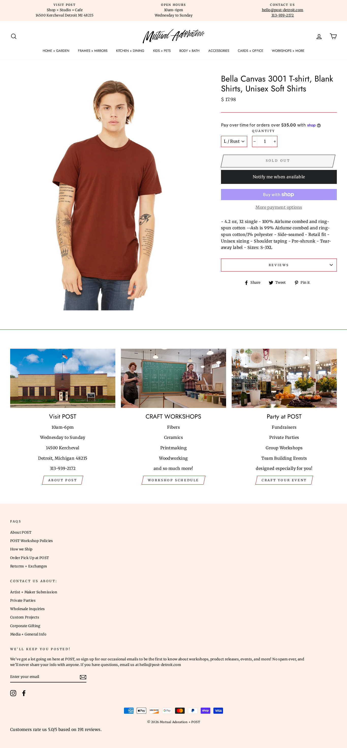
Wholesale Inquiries (27, 609)
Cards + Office (250, 50)
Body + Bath (189, 50)
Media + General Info (28, 634)
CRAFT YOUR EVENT (284, 480)
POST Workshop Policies (31, 541)
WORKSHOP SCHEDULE (173, 480)
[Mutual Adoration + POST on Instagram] (13, 693)
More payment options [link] (279, 207)
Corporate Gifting (25, 626)
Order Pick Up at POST (29, 558)
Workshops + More (288, 50)
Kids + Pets (162, 50)
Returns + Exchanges (28, 566)
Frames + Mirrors (92, 50)
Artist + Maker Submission (33, 592)
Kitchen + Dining (130, 50)
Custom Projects (24, 617)
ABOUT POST (62, 480)
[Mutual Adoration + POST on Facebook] (24, 693)
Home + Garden (56, 50)
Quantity (263, 131)
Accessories (218, 50)
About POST (20, 532)
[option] (64, 10)
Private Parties (23, 600)
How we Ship (21, 549)
